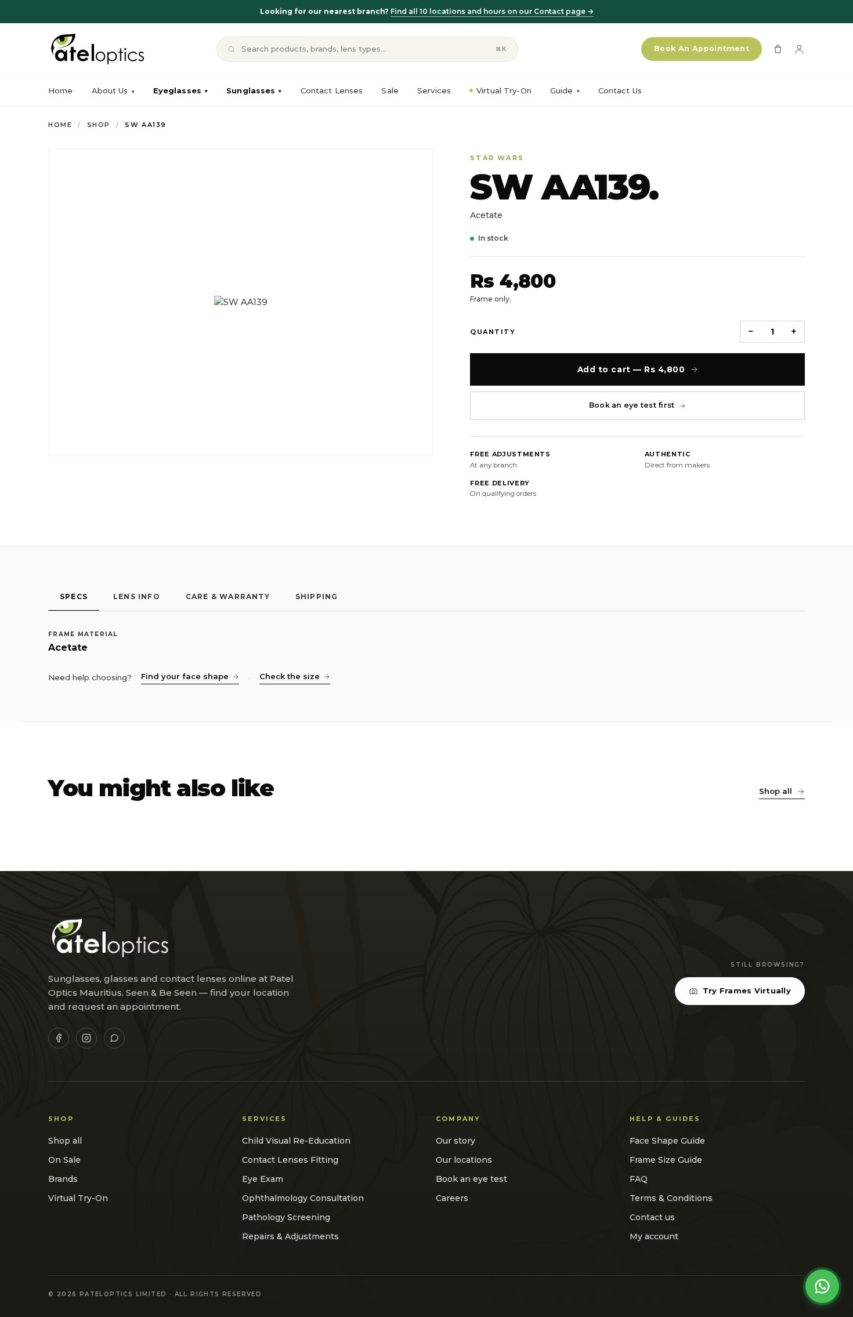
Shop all (775, 791)
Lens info (136, 596)
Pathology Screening (286, 1217)
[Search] (231, 49)
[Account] (799, 49)
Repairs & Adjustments (290, 1236)
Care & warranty (228, 596)
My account (654, 1236)
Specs (74, 596)
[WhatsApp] (114, 1038)
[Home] (96, 49)
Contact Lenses (332, 90)
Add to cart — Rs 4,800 (631, 369)
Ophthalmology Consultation (303, 1198)
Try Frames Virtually (747, 990)
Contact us (652, 1217)
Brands (63, 1179)
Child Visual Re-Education (296, 1140)
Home (60, 90)
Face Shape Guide (667, 1140)
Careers (452, 1198)
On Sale (64, 1160)
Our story (455, 1140)
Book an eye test (471, 1179)
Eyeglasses (180, 90)
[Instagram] (86, 1038)
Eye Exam (262, 1179)
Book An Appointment (701, 48)
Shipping (316, 596)
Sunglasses (253, 90)
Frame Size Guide (666, 1160)
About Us (110, 90)
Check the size (289, 676)
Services (434, 90)
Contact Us (620, 90)
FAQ (639, 1179)
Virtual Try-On (504, 90)
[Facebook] (58, 1038)
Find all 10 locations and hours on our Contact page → (492, 11)
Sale (390, 90)
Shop (98, 125)
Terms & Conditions (671, 1198)
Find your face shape (185, 676)
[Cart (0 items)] (777, 49)
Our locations (464, 1160)
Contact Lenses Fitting (290, 1160)
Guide (565, 90)
